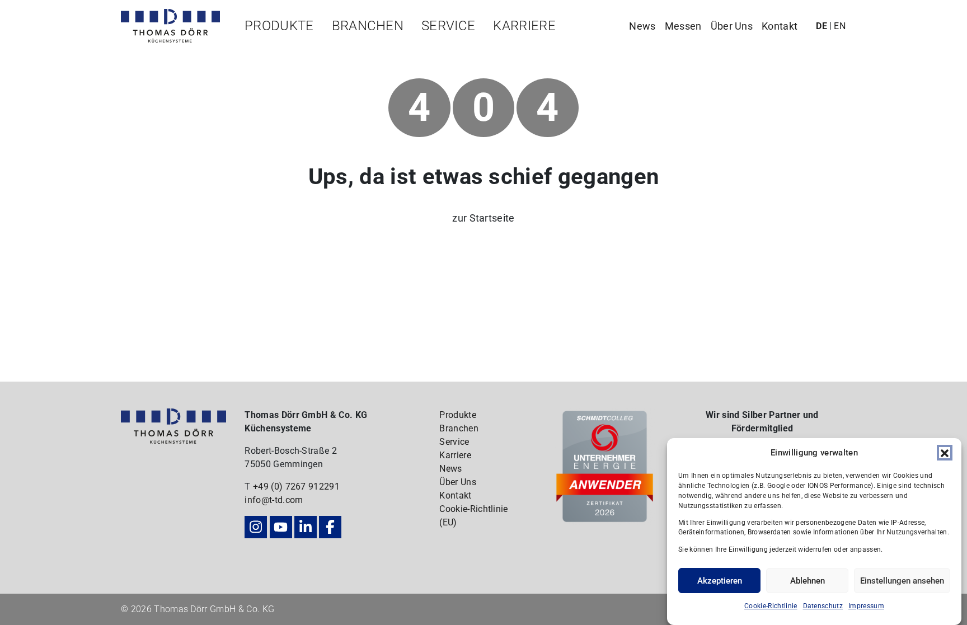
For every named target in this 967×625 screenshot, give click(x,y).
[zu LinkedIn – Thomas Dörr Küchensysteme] (305, 527)
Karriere (524, 26)
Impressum (866, 606)
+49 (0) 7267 (280, 486)
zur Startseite (483, 218)
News (642, 26)
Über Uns (732, 26)
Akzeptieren (719, 581)
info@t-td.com (274, 500)
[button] (944, 452)
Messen (683, 26)
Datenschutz (823, 606)
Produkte (279, 26)
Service (448, 26)
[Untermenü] (275, 47)
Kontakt (779, 26)
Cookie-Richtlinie (770, 606)
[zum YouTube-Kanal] (281, 527)
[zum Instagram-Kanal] (256, 527)
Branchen (368, 26)
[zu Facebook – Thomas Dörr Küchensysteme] (330, 527)
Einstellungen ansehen (902, 581)
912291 (324, 486)
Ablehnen (807, 581)
